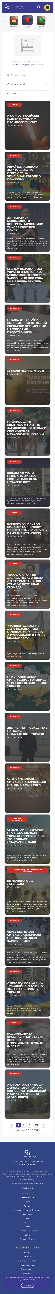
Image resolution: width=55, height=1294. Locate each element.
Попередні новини (27, 1198)
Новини (27, 1252)
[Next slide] (50, 21)
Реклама (28, 1206)
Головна (16, 62)
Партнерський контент (27, 1231)
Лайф (27, 1222)
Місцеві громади (27, 1265)
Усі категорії (27, 1193)
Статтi (14, 564)
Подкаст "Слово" (27, 1239)
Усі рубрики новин (31, 62)
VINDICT (38, 1183)
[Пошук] (39, 7)
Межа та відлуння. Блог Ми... (27, 1210)
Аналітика (27, 1214)
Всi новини (14, 156)
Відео (14, 513)
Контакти (27, 1273)
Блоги (14, 1023)
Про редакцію (27, 1269)
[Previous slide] (4, 21)
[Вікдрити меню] (47, 7)
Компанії (28, 1257)
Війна (14, 105)
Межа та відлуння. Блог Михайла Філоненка (27, 870)
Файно (27, 1285)
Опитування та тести (27, 1261)
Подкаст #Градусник (17, 819)
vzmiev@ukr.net (27, 1164)
